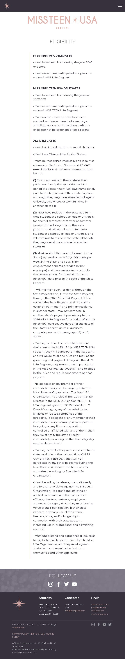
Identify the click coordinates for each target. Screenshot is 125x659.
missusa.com (97, 611)
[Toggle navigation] (120, 5)
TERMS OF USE (37, 634)
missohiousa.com (99, 604)
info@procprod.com (75, 611)
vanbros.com (18, 628)
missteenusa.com (100, 614)
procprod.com (98, 608)
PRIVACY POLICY (20, 634)
